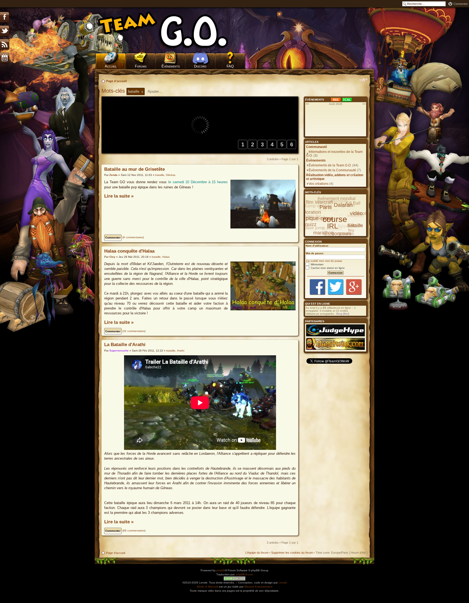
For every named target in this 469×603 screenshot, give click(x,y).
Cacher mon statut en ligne (327, 267)
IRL (332, 226)
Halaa (166, 256)
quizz (310, 224)
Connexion (461, 3)
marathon (323, 233)
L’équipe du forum (256, 552)
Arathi (180, 350)
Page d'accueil (116, 81)
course (334, 219)
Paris (325, 207)
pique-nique (320, 218)
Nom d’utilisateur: (317, 245)
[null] (170, 29)
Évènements (170, 66)
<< (307, 103)
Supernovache (119, 350)
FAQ (230, 66)
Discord (200, 66)
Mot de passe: (315, 253)
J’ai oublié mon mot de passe (324, 260)
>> (364, 103)
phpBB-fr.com (244, 574)
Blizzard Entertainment (258, 586)
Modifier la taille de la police (363, 80)
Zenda (113, 174)
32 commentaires (134, 331)
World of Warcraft (207, 586)
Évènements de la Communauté (332, 170)
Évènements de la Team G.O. (330, 165)
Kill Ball (353, 203)
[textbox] (158, 91)
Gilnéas (170, 174)
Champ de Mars (317, 206)
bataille (159, 174)
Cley (112, 256)
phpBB (220, 570)
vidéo (356, 213)
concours (341, 233)
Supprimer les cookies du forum (292, 552)
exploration (309, 212)
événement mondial (337, 198)
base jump (315, 227)
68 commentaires (134, 530)
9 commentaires (133, 237)
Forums (141, 66)
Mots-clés (114, 91)
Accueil (111, 66)
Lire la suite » (119, 196)
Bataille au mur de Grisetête (134, 169)
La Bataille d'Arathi (124, 344)
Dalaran (343, 205)
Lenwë (282, 582)
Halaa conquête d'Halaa (129, 251)
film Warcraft (319, 202)
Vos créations (318, 184)
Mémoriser (317, 264)
